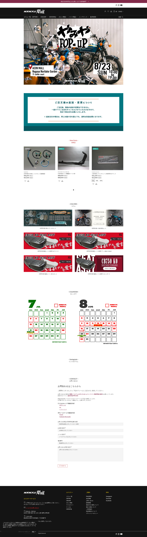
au (60, 407)
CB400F (68, 500)
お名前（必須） (61, 428)
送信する (63, 465)
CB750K (68, 498)
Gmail (61, 414)
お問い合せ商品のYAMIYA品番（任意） (68, 421)
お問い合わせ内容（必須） (64, 447)
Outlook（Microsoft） (65, 417)
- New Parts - (73, 141)
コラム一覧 (69, 496)
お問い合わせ (89, 500)
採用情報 (88, 503)
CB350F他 (69, 509)
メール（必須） (61, 434)
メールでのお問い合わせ (32, 508)
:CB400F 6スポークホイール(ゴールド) (33, 174)
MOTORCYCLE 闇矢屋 (34, 11)
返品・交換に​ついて (91, 507)
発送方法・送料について (92, 505)
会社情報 (88, 498)
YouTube (108, 498)
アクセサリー (69, 505)
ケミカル (68, 507)
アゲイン (26, 172)
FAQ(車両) (89, 496)
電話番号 (60, 440)
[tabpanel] (73, 52)
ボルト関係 (69, 503)
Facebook (108, 500)
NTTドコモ (63, 405)
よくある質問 (46, 503)
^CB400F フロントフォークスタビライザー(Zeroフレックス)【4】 (107, 174)
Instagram (109, 496)
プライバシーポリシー (92, 513)
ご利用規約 (89, 509)
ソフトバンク (63, 409)
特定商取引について (91, 511)
